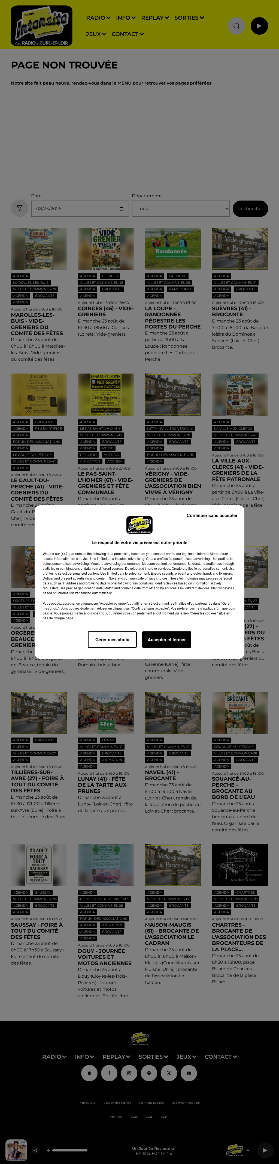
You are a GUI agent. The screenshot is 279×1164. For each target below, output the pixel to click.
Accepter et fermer (167, 639)
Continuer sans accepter (212, 515)
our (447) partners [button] (68, 553)
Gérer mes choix (112, 639)
